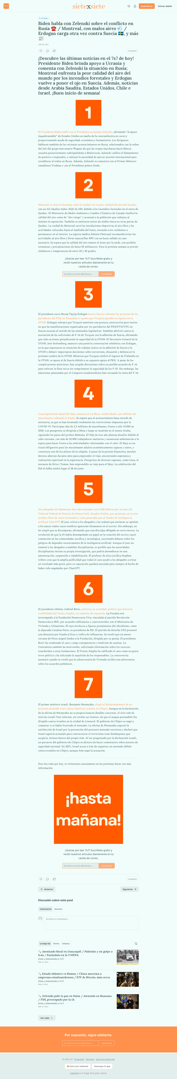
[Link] (34, 75)
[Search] (129, 6)
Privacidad (79, 1059)
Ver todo (44, 1018)
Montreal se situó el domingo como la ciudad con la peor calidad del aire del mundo (87, 205)
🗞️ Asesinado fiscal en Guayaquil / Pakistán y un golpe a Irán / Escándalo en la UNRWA (75, 953)
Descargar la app (102, 1066)
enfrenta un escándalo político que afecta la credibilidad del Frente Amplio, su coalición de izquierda (85, 611)
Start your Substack (78, 1066)
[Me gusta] (41, 51)
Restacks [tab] (58, 909)
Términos (90, 1059)
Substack (74, 1073)
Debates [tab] (66, 943)
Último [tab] (56, 943)
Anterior (48, 889)
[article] (88, 958)
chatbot (110, 518)
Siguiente (128, 889)
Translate (44, 18)
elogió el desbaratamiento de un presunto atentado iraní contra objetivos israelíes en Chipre (85, 707)
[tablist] (51, 909)
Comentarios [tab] (45, 909)
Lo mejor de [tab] (45, 943)
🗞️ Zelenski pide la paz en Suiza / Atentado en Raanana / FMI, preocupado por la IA (75, 997)
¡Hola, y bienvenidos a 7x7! (51, 958)
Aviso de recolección (105, 1059)
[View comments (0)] (47, 51)
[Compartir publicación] (135, 6)
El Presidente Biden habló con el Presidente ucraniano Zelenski (75, 132)
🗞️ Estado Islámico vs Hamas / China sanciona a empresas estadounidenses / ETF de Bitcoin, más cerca (74, 975)
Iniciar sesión (165, 6)
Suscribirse (147, 6)
